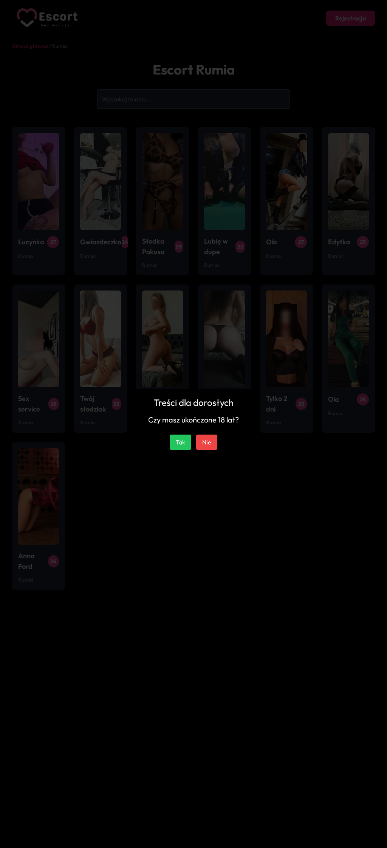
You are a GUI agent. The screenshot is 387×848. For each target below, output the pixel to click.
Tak (180, 442)
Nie (206, 442)
